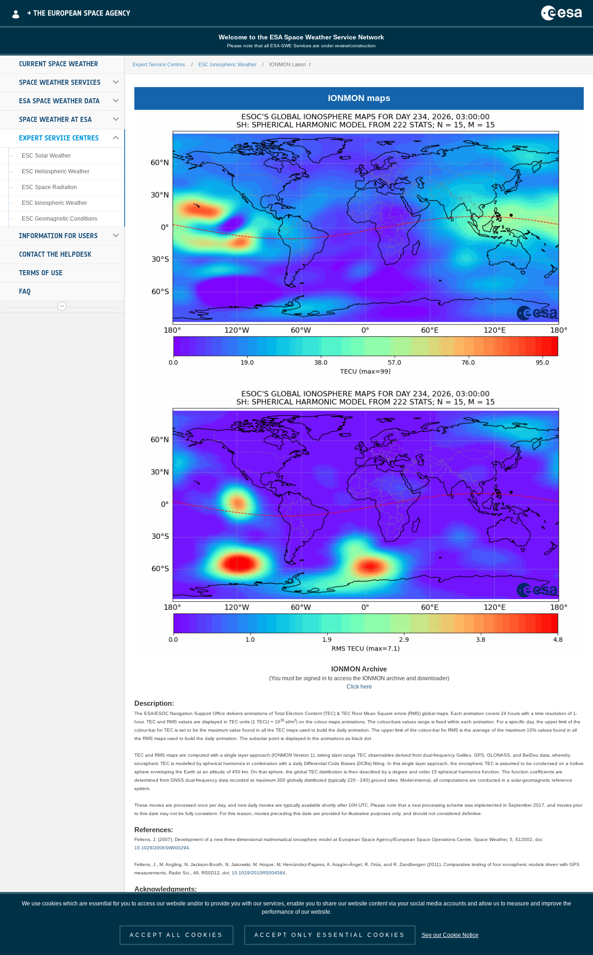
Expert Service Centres (59, 138)
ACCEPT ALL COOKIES (176, 935)
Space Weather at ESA (55, 119)
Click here (359, 686)
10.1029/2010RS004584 (258, 872)
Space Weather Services (60, 82)
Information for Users (58, 236)
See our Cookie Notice (450, 935)
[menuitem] (62, 64)
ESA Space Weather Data (59, 101)
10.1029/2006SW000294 (161, 847)
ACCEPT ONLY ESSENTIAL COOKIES (329, 935)
